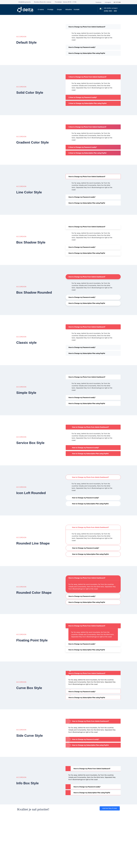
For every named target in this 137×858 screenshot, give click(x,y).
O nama (41, 9)
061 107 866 (117, 2)
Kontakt (76, 9)
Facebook (98, 2)
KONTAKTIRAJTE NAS (109, 808)
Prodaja (50, 9)
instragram (107, 2)
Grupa (59, 9)
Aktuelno (68, 9)
